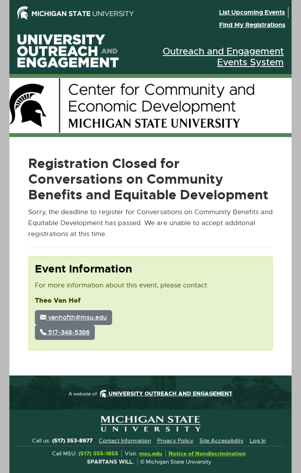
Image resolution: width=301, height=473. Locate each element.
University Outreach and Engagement (68, 51)
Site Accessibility (221, 440)
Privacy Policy (175, 440)
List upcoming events (252, 12)
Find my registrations (252, 25)
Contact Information (125, 440)
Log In (258, 440)
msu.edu (150, 454)
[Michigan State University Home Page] (150, 424)
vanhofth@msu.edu (76, 317)
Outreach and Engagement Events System (223, 56)
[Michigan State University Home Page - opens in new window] (81, 13)
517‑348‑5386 (68, 332)
